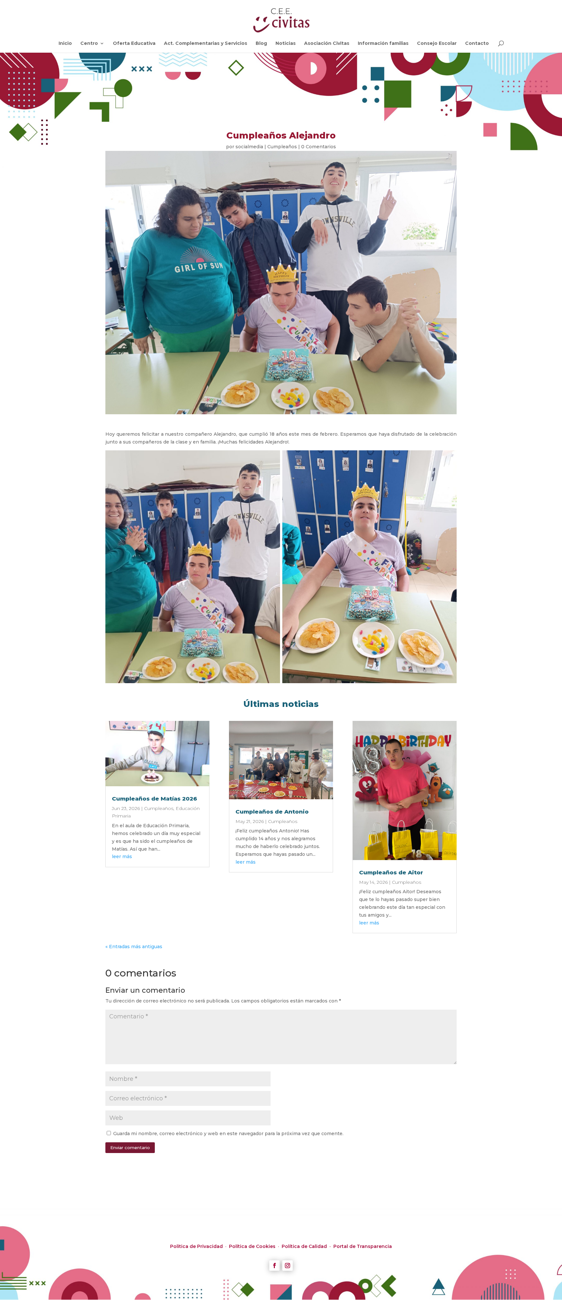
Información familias (383, 43)
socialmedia (249, 147)
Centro (89, 43)
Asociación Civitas (326, 43)
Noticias (285, 43)
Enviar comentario (130, 1147)
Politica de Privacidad (197, 1246)
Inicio (65, 43)
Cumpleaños (282, 147)
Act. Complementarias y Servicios (205, 43)
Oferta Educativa (134, 43)
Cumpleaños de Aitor (391, 872)
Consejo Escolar (437, 43)
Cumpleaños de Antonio (272, 811)
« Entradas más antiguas (133, 946)
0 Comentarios (318, 147)
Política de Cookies (253, 1246)
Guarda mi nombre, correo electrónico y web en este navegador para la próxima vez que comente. (228, 1133)
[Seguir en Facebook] (274, 1265)
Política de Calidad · (307, 1246)
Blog (261, 43)
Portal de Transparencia (362, 1246)
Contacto (477, 43)
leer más (122, 856)
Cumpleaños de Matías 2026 (154, 798)
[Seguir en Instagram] (287, 1265)
